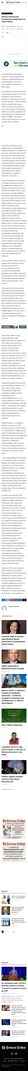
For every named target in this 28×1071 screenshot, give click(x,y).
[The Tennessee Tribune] (13, 2)
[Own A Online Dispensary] (14, 716)
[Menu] (3, 2)
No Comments (10, 29)
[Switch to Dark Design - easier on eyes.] (23, 2)
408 (14, 931)
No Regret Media (5, 1066)
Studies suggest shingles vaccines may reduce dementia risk (12, 779)
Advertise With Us (13, 1061)
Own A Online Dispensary (12, 725)
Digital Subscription (17, 1058)
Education (4, 979)
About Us (6, 1058)
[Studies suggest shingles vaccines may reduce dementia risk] (14, 767)
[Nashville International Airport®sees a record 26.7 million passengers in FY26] (6, 922)
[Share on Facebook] (3, 32)
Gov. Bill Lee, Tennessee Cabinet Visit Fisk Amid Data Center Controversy (18, 1032)
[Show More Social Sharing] (10, 32)
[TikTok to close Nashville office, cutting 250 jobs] (6, 899)
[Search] (25, 2)
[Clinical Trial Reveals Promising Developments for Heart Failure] (14, 44)
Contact (22, 1061)
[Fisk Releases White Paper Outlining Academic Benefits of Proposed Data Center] (6, 1022)
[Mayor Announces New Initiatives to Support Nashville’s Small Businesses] (6, 910)
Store (4, 1061)
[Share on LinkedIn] (8, 32)
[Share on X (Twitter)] (5, 32)
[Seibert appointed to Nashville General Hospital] (14, 657)
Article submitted (10, 26)
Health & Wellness (7, 13)
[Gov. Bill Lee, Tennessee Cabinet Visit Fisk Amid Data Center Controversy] (6, 1033)
